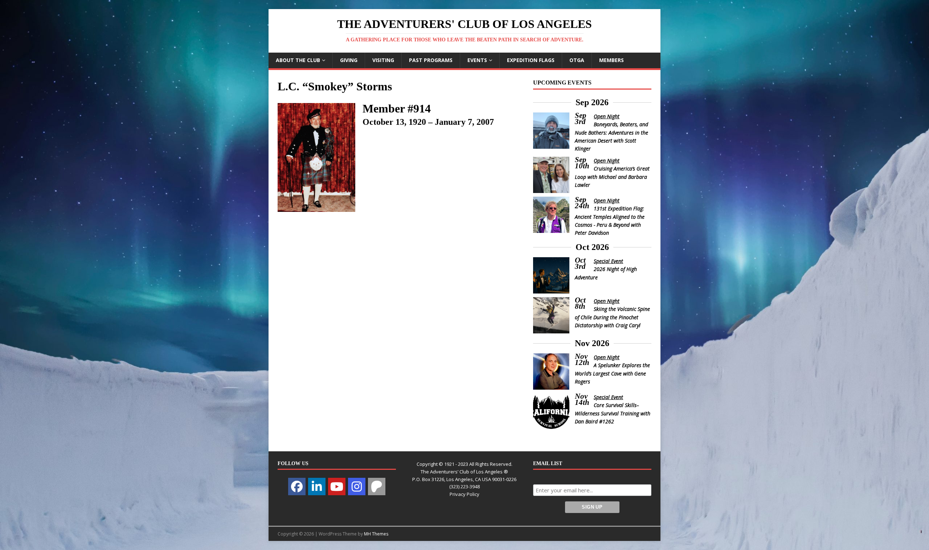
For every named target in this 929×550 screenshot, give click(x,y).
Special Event (608, 261)
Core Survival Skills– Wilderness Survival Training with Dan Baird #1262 (612, 413)
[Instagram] (356, 486)
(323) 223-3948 (464, 486)
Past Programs (431, 60)
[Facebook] (297, 486)
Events (477, 60)
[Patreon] (376, 486)
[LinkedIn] (317, 486)
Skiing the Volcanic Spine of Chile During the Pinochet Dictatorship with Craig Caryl (612, 317)
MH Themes (376, 534)
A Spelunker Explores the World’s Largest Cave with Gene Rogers (612, 373)
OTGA (576, 60)
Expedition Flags (530, 60)
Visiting (383, 60)
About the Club (298, 60)
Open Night (606, 116)
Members (611, 60)
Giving (348, 60)
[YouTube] (336, 486)
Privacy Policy (464, 494)
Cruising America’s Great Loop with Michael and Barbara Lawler (612, 176)
